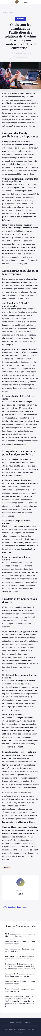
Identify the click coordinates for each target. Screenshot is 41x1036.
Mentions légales (16, 1022)
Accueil (5, 12)
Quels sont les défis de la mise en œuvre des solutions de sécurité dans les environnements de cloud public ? (20, 966)
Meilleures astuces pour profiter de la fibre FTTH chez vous (20, 935)
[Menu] (25, 2)
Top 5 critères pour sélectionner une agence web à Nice (19, 950)
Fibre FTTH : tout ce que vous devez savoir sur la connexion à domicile (19, 957)
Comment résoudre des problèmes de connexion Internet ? (20, 942)
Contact (28, 1022)
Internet (12, 12)
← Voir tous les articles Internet (15, 907)
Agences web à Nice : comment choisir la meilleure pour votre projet (20, 975)
